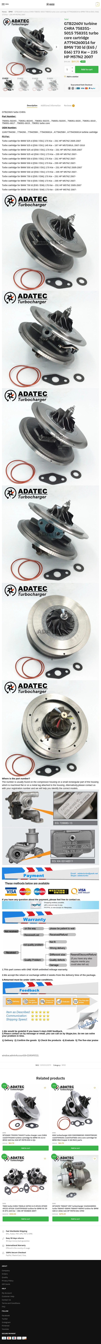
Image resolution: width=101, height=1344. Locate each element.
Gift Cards (6, 1284)
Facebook (6, 1315)
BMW (11, 12)
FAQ (3, 1306)
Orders (5, 1274)
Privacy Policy (7, 1280)
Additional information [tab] (51, 105)
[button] (56, 47)
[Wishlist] (45, 1088)
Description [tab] (32, 105)
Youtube (5, 1329)
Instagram (6, 1322)
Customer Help (8, 1296)
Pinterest (5, 1325)
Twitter (5, 1319)
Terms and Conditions (11, 1303)
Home (4, 12)
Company (6, 1270)
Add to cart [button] (25, 1148)
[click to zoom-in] (31, 47)
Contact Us (6, 1300)
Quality (5, 1277)
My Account (7, 1293)
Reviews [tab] (67, 105)
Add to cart (87, 69)
